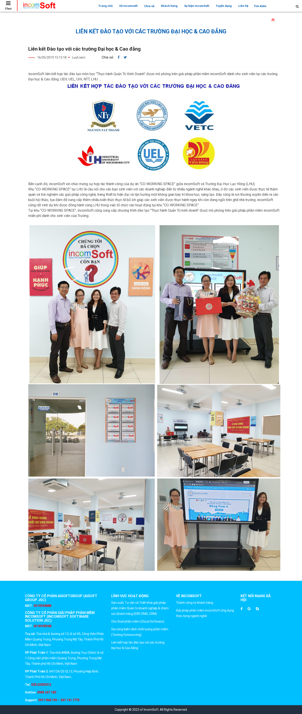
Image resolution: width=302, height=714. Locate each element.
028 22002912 (41, 684)
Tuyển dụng (224, 6)
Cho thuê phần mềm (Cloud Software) (137, 621)
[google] (249, 608)
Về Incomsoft (128, 6)
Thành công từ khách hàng (194, 602)
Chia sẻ (149, 6)
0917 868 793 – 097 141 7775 (59, 700)
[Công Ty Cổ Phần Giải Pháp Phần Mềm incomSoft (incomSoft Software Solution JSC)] (39, 5)
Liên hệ (243, 6)
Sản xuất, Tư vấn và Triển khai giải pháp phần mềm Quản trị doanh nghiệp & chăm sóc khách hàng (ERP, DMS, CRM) (140, 608)
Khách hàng (169, 6)
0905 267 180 (46, 692)
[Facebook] (242, 608)
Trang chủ (105, 6)
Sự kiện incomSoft (196, 6)
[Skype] (257, 608)
